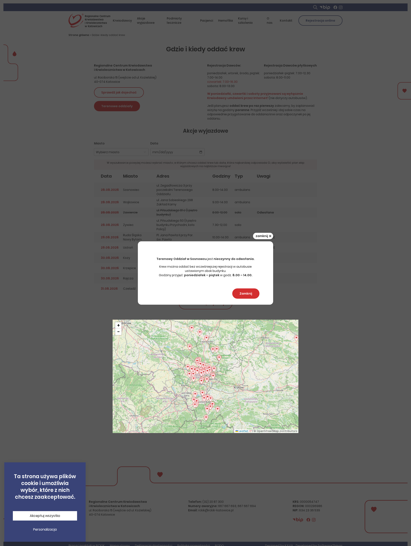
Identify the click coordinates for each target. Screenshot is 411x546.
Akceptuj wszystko (45, 515)
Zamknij (246, 293)
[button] (204, 398)
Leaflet (243, 431)
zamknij (263, 236)
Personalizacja (45, 529)
